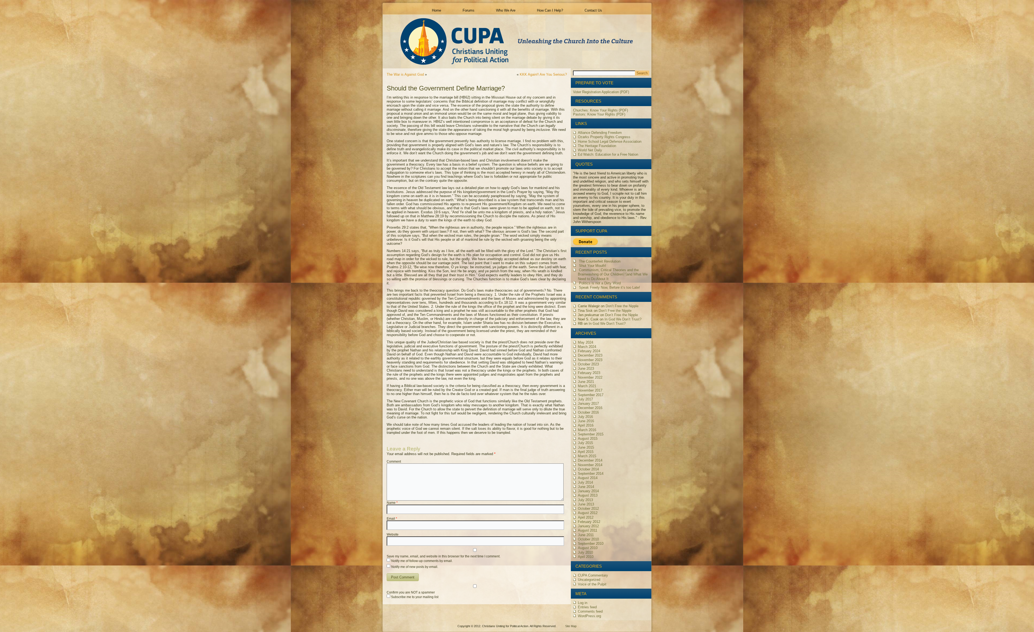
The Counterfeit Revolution (599, 261)
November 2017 (590, 390)
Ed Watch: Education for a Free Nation (608, 154)
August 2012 (588, 513)
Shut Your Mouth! (592, 266)
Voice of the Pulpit (592, 584)
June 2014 (586, 487)
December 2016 (590, 408)
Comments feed (590, 611)
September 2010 (590, 544)
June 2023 (586, 368)
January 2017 (588, 403)
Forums (468, 10)
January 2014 (588, 491)
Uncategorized (589, 580)
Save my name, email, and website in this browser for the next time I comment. (443, 556)
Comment (394, 461)
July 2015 (585, 443)
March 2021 (587, 386)
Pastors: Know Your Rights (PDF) (599, 114)
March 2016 (587, 430)
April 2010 (585, 557)
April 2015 (585, 452)
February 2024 (589, 351)
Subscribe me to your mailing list (414, 597)
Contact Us (593, 10)
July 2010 (585, 552)
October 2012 (588, 509)
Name (392, 503)
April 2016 (585, 425)
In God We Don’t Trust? (623, 319)
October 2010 (588, 539)
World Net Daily (590, 150)
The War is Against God (405, 74)
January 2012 (588, 526)
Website (393, 534)
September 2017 (590, 395)
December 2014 (590, 460)
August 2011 (587, 530)
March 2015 (587, 456)
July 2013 (585, 500)
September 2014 (590, 474)
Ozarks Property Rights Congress (604, 137)
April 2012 (585, 517)
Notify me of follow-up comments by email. (422, 561)
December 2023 (590, 355)
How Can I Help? (550, 10)
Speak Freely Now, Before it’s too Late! (609, 287)
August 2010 (588, 548)
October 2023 (588, 364)
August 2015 (588, 439)
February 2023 (589, 373)
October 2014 (588, 469)
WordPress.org (589, 616)
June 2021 (586, 382)
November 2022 (590, 377)
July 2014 (585, 482)
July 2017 (585, 399)
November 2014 (590, 465)
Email (392, 519)
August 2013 (588, 495)
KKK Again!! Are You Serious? (543, 74)
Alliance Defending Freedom (600, 133)
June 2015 (586, 447)
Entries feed (587, 607)
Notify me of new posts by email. (414, 567)
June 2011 (586, 535)
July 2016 (585, 417)
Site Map (571, 626)
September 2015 (590, 434)
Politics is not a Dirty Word (600, 283)
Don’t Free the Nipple (622, 306)
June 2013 (586, 504)
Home (436, 10)
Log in (582, 603)
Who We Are (505, 10)
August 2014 (588, 478)
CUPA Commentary (593, 575)
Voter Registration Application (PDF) (601, 92)
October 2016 (588, 412)
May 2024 (585, 342)
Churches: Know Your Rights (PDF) (600, 110)
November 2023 (590, 360)
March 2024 (587, 347)
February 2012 (589, 522)
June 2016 (586, 421)
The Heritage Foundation (597, 146)
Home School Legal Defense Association (609, 141)
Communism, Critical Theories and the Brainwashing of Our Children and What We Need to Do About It (613, 274)
